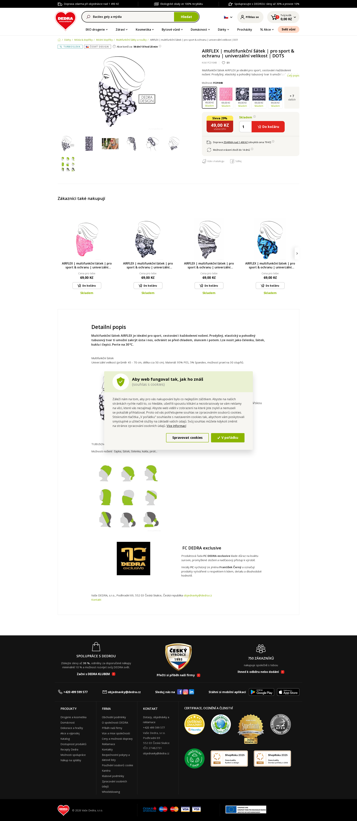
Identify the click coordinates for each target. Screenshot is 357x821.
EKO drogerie (95, 29)
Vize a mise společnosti (116, 733)
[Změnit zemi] (226, 17)
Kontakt (96, 599)
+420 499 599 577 (75, 692)
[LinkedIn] (191, 692)
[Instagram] (185, 692)
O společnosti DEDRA (115, 722)
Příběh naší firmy (112, 728)
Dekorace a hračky (71, 728)
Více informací (176, 426)
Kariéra (106, 770)
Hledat (186, 16)
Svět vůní (288, 29)
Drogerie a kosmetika (73, 717)
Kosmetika (143, 29)
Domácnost (199, 29)
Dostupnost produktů (73, 744)
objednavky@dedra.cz (198, 595)
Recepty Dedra (69, 749)
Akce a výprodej (70, 733)
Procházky (244, 29)
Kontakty (107, 749)
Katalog (65, 738)
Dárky (222, 29)
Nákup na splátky (70, 760)
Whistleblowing (111, 792)
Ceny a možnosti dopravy (117, 738)
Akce (267, 29)
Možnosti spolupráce (73, 755)
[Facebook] (179, 692)
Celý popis (293, 75)
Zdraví (120, 29)
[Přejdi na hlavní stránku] (65, 21)
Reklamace (108, 744)
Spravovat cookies (187, 437)
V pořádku (229, 437)
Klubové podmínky (113, 776)
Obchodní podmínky (114, 717)
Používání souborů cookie (117, 765)
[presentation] (60, 253)
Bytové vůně (171, 29)
